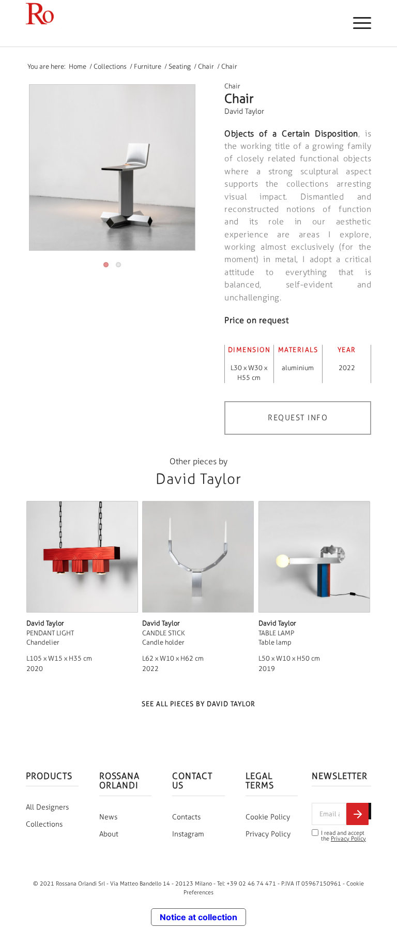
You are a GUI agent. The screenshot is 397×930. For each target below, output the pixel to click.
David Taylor (244, 111)
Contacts (186, 817)
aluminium (298, 368)
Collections (44, 824)
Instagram (188, 834)
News (108, 817)
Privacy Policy (268, 834)
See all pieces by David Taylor (198, 704)
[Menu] (357, 23)
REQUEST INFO (298, 417)
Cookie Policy (268, 817)
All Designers (47, 807)
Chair (232, 86)
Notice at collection (198, 917)
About (108, 834)
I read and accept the (343, 836)
